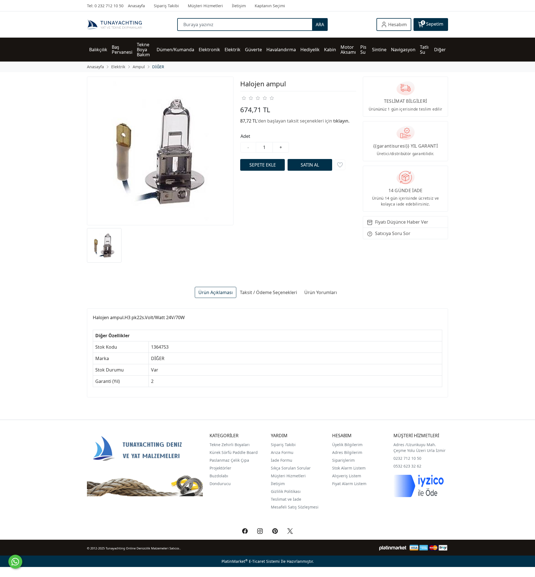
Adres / (400, 444)
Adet (245, 136)
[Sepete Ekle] (262, 165)
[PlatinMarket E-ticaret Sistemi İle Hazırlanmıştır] (392, 548)
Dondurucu (220, 483)
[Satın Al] (310, 165)
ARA (320, 24)
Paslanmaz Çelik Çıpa (229, 460)
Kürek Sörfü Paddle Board (234, 452)
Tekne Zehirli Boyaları (230, 444)
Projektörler (220, 468)
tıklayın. (341, 121)
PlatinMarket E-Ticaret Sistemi (251, 561)
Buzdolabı (219, 475)
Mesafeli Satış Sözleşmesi (294, 507)
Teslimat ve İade (286, 499)
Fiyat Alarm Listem (349, 483)
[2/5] (247, 98)
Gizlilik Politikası (286, 491)
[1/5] (243, 98)
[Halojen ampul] (160, 151)
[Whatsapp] (15, 562)
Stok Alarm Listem (349, 468)
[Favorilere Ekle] (340, 165)
